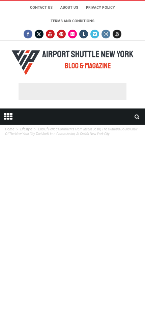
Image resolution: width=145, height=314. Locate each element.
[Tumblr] (83, 34)
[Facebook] (28, 34)
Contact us (41, 7)
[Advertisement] (72, 91)
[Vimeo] (94, 34)
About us (69, 7)
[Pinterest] (61, 34)
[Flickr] (72, 34)
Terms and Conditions (72, 21)
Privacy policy (100, 7)
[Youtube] (50, 34)
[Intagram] (106, 34)
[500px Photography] (117, 34)
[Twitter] (39, 34)
